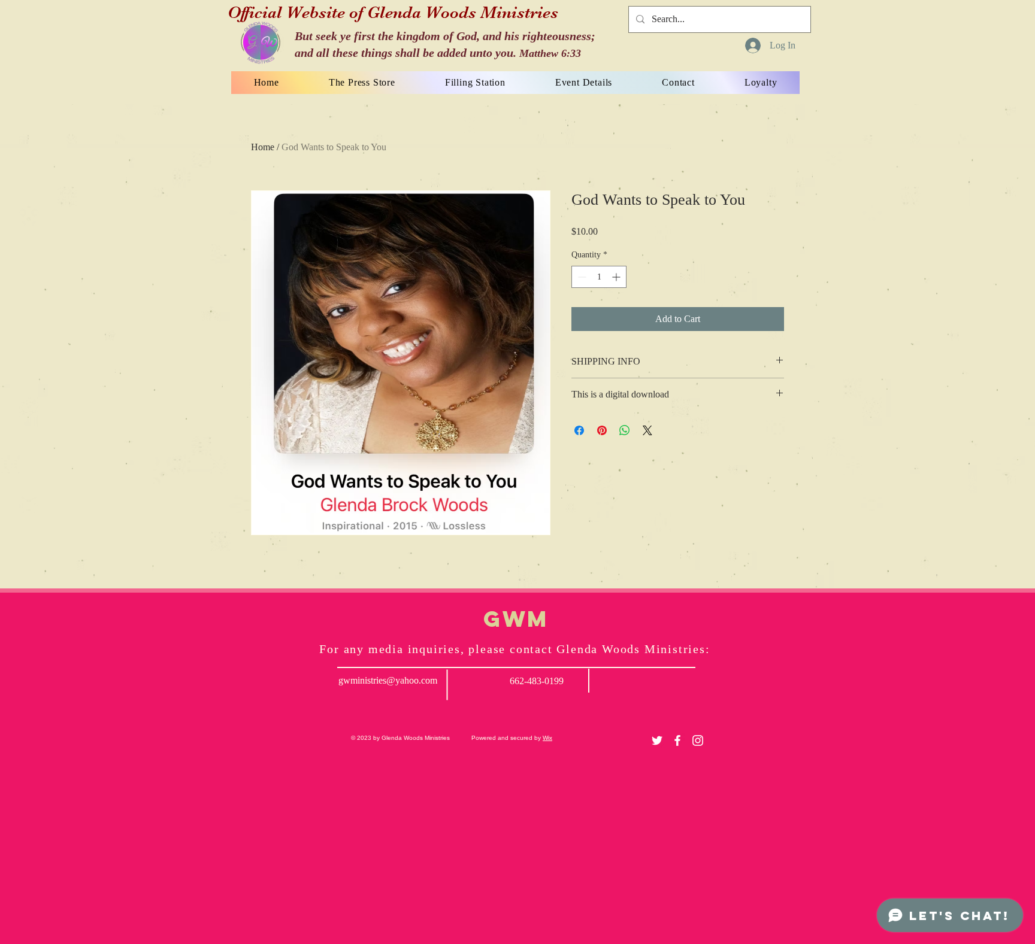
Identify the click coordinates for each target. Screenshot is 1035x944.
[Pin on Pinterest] (602, 430)
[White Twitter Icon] (657, 740)
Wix (547, 737)
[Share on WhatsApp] (625, 430)
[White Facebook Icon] (677, 740)
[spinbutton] (599, 276)
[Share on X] (647, 430)
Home (262, 147)
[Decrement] (580, 276)
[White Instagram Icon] (698, 740)
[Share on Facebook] (579, 430)
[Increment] (617, 276)
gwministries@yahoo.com (387, 680)
